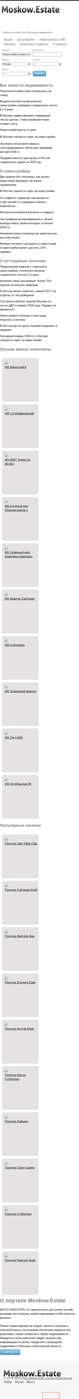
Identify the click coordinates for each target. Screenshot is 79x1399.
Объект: (6, 50)
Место (30, 1381)
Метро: (6, 69)
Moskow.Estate (30, 11)
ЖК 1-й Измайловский (19, 413)
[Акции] (8, 39)
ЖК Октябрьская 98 (18, 783)
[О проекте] (60, 44)
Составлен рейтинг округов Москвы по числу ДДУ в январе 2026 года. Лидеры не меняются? (28, 305)
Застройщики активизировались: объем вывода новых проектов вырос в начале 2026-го (26, 223)
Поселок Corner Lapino (20, 1167)
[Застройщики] (26, 39)
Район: (36, 59)
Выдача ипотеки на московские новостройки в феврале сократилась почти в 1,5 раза (28, 105)
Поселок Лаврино (16, 1121)
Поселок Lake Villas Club (21, 843)
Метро (19, 1381)
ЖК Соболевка (15, 645)
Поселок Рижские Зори (20, 1260)
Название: (38, 50)
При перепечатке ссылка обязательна (46, 1378)
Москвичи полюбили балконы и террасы (27, 212)
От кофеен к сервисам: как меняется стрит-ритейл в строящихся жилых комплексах (24, 202)
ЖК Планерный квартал (20, 691)
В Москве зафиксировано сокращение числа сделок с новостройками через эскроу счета (25, 119)
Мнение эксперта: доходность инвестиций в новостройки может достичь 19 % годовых (28, 247)
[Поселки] (9, 44)
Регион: (6, 59)
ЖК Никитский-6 (15, 367)
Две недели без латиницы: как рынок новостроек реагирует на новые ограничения (24, 180)
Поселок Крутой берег (19, 1028)
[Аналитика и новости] (34, 44)
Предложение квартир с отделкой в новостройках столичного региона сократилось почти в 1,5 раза (23, 270)
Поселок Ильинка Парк (20, 982)
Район (8, 1381)
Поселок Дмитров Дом (19, 936)
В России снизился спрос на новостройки (27, 191)
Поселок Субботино (18, 1214)
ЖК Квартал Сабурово (20, 598)
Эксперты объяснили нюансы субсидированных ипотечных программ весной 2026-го (26, 147)
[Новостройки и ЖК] (53, 39)
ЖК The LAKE (14, 737)
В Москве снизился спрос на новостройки (27, 136)
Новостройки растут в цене (18, 129)
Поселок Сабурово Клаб (21, 889)
